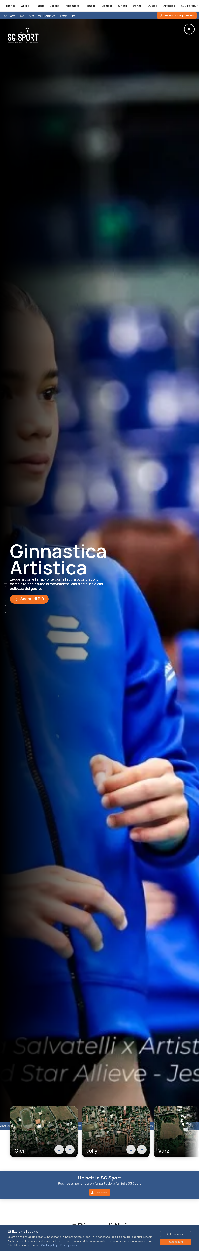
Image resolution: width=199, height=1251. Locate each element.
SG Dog (152, 6)
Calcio (25, 6)
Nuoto (39, 6)
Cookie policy (49, 1245)
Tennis (10, 6)
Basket (54, 6)
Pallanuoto (72, 6)
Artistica (169, 6)
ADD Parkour (189, 6)
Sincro (122, 6)
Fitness (91, 6)
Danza (137, 6)
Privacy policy (68, 1245)
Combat (107, 6)
